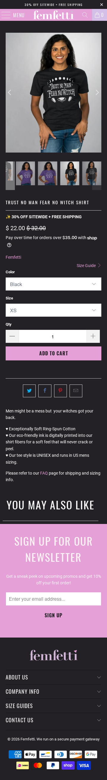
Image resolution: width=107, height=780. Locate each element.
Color (10, 272)
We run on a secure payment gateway (68, 739)
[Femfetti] (53, 15)
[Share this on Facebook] (44, 390)
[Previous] (10, 93)
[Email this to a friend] (76, 390)
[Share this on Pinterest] (60, 390)
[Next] (97, 93)
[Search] (85, 15)
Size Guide (87, 265)
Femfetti (13, 257)
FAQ (44, 473)
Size (9, 298)
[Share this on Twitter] (29, 390)
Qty (9, 324)
